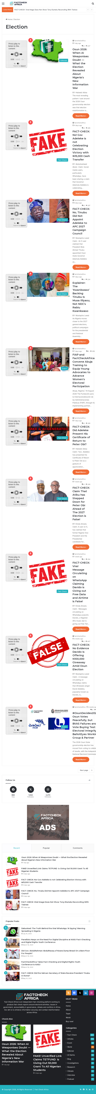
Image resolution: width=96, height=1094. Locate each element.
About (68, 1010)
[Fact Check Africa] (18, 3)
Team (68, 1014)
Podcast (70, 1079)
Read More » (81, 116)
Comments (77, 848)
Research (71, 1067)
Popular (46, 848)
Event (69, 1043)
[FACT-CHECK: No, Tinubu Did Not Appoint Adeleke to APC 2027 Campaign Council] (13, 894)
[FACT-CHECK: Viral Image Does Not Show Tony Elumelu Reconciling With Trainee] (13, 905)
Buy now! (69, 1021)
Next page (84, 770)
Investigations (73, 1063)
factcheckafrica (80, 41)
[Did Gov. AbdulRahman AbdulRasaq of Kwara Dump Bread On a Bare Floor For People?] (13, 954)
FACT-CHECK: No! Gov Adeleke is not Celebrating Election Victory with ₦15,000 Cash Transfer (81, 145)
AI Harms (71, 1055)
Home (9, 19)
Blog (69, 1059)
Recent (17, 848)
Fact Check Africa (41, 1089)
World (68, 1018)
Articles (70, 1039)
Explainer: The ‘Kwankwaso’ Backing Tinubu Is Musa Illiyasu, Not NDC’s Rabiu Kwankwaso (81, 296)
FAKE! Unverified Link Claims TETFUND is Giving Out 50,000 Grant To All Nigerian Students (47, 1063)
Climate (70, 1071)
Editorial (70, 1051)
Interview (71, 1075)
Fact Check (72, 1035)
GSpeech (23, 66)
